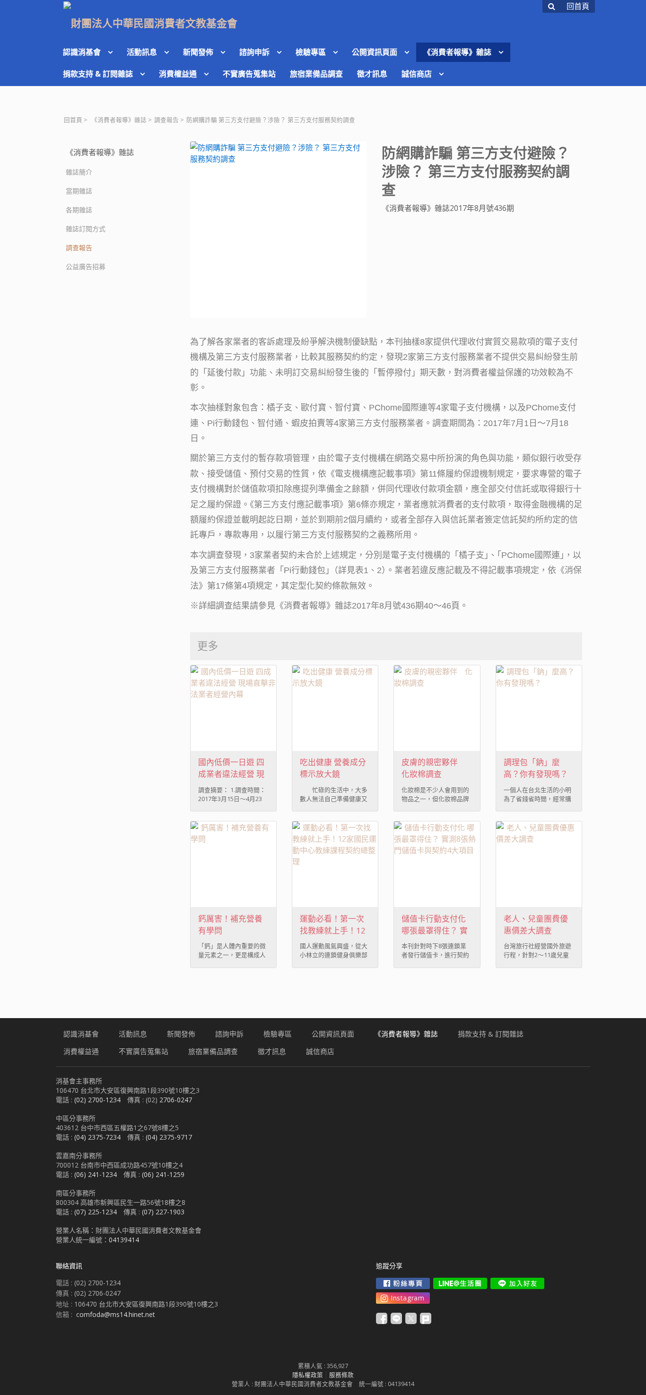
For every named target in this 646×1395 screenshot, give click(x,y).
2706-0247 (175, 1099)
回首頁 (73, 120)
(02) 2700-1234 (97, 1099)
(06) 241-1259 (163, 1174)
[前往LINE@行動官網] (460, 1283)
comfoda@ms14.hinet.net (115, 1314)
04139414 (124, 1239)
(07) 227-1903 (163, 1211)
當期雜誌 (79, 190)
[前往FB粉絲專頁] (403, 1283)
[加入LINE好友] (517, 1283)
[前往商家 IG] (403, 1298)
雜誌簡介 (79, 171)
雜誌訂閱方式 (85, 228)
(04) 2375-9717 (169, 1137)
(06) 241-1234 (95, 1174)
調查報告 (166, 120)
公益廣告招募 (85, 266)
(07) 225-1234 (95, 1211)
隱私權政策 (307, 1375)
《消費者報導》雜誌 (119, 120)
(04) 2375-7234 (97, 1137)
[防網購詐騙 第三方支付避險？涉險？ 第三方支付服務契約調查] (278, 229)
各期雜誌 (79, 209)
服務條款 (341, 1375)
